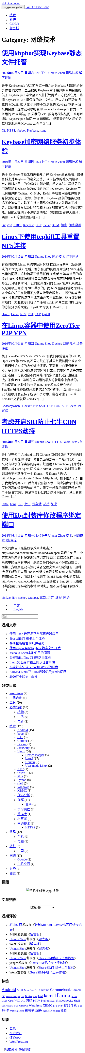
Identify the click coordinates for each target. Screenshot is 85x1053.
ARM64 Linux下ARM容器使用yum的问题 (37, 672)
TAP (49, 406)
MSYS (5, 1001)
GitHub (14, 23)
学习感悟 (23, 809)
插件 (5, 1010)
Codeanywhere (11, 406)
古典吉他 (15, 697)
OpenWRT (14, 1000)
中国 (20, 851)
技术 (12, 15)
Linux (15, 314)
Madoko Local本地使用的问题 (29, 653)
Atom (26, 990)
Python (21, 780)
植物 (20, 712)
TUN (57, 406)
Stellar (46, 225)
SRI (20, 504)
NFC (20, 769)
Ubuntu (30, 762)
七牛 (27, 504)
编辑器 (46, 1011)
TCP (38, 314)
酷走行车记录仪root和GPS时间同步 (33, 667)
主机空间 (23, 864)
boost (20, 733)
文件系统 (14, 1011)
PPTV (36, 1000)
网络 (66, 597)
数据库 (22, 814)
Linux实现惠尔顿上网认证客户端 (32, 662)
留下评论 (72, 256)
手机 (20, 836)
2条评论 (11, 540)
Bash (32, 990)
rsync (43, 130)
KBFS (11, 130)
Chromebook (60, 989)
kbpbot (21, 130)
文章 (15, 1033)
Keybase (32, 130)
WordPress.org (18, 1041)
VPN (65, 406)
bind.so (6, 597)
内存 (55, 1006)
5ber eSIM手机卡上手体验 (27, 638)
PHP (20, 776)
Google (22, 859)
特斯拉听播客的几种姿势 (26, 643)
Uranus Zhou (56, 73)
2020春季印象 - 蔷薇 (23, 676)
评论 (15, 1038)
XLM (55, 225)
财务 (12, 868)
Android (22, 730)
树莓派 (22, 819)
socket (22, 597)
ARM (20, 989)
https (13, 504)
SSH (42, 406)
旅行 (12, 20)
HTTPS (57, 442)
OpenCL (22, 772)
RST (30, 314)
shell (20, 783)
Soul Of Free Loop (37, 7)
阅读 (12, 873)
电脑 (20, 841)
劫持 (46, 504)
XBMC (22, 790)
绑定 (50, 597)
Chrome (22, 740)
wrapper (33, 597)
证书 (54, 504)
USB (16, 1006)
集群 (28, 804)
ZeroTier (75, 406)
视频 (64, 1010)
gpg (9, 225)
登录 (12, 1028)
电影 (20, 721)
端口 (43, 597)
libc (14, 597)
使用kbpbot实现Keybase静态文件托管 (35, 648)
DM (22, 996)
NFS (23, 314)
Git (4, 130)
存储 (20, 800)
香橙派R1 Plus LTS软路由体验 (30, 657)
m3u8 (74, 996)
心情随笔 (15, 707)
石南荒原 (15, 925)
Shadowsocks (64, 1000)
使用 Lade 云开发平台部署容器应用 (34, 634)
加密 (64, 225)
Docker (56, 343)
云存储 (37, 504)
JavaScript (23, 747)
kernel (29, 758)
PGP (38, 225)
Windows (23, 787)
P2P (35, 406)
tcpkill (46, 314)
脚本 (58, 1011)
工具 (12, 702)
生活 (20, 716)
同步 (60, 1006)
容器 (5, 410)
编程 (58, 597)
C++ (20, 737)
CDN (5, 504)
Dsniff (5, 314)
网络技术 (72, 73)
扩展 (80, 1006)
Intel (40, 996)
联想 (52, 1011)
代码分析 (23, 795)
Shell (77, 1000)
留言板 (14, 28)
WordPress (70, 442)
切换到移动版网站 (17, 1049)
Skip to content (11, 3)
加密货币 (75, 225)
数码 (12, 832)
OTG (23, 1001)
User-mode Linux (36, 765)
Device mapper (34, 755)
